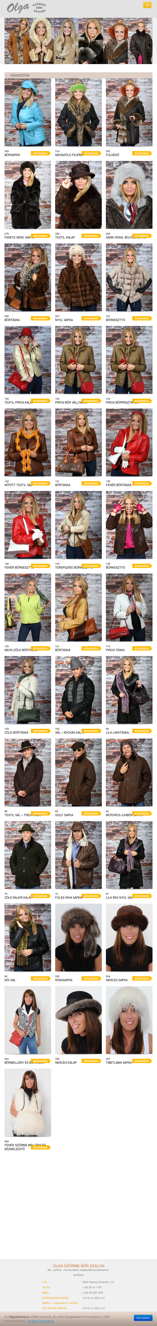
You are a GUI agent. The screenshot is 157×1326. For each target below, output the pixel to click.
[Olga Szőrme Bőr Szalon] (26, 8)
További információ (40, 1321)
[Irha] (78, 41)
